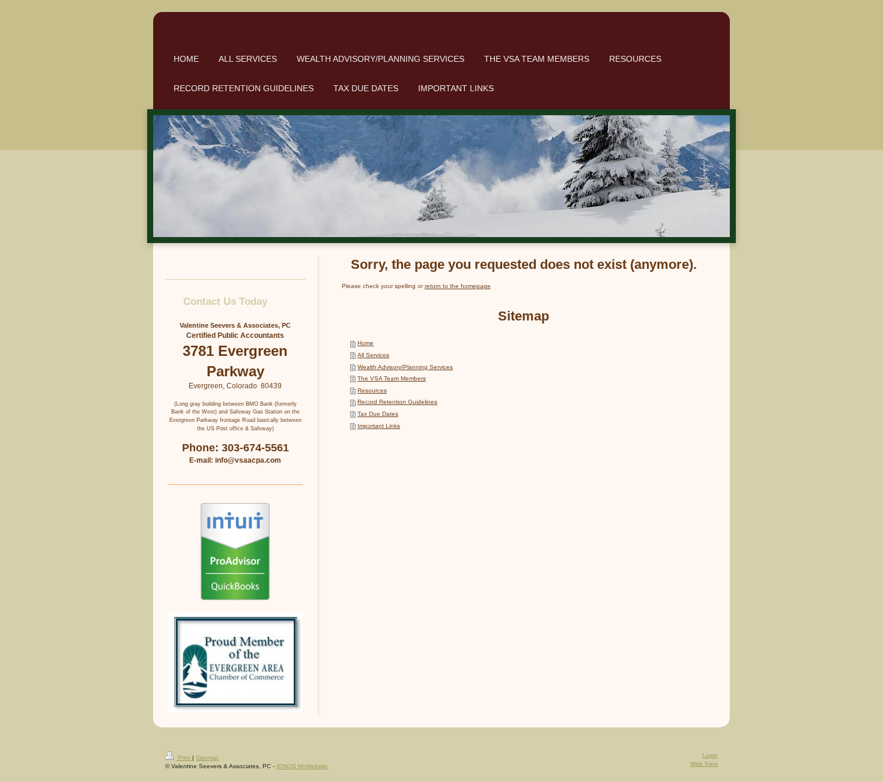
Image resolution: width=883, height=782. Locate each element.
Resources (372, 390)
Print (184, 757)
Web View (704, 763)
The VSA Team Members (391, 378)
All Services (373, 355)
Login (710, 755)
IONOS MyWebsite (302, 766)
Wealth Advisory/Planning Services (405, 367)
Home (365, 343)
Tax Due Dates (377, 414)
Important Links (378, 426)
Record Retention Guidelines (397, 402)
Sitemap (207, 757)
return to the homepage (458, 286)
